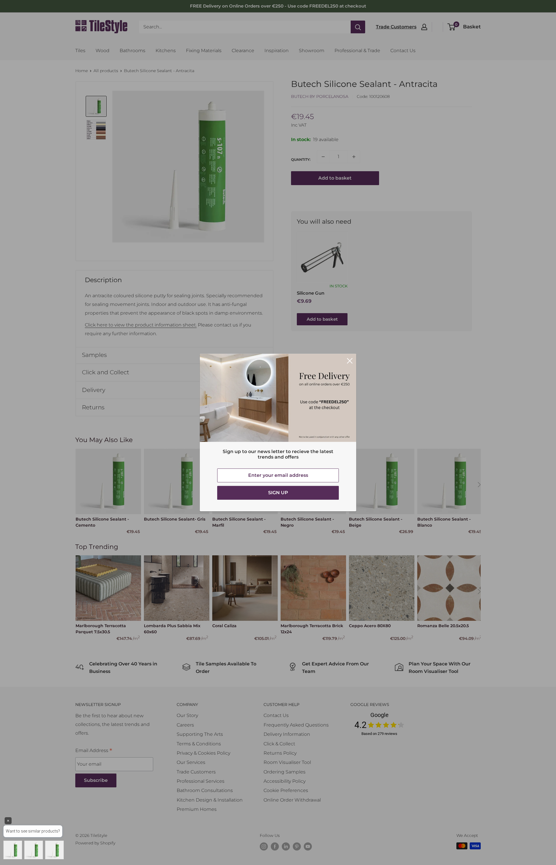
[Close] (350, 360)
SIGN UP (278, 492)
